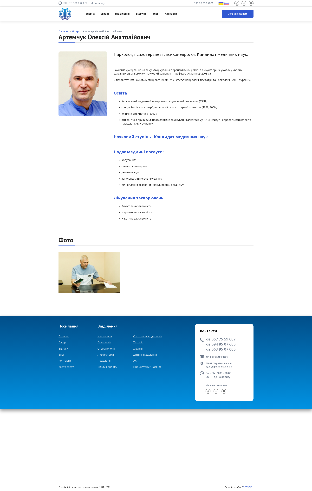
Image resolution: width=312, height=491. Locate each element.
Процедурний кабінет (147, 367)
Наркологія (105, 336)
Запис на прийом (237, 13)
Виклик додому (107, 367)
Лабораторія (106, 354)
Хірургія (138, 348)
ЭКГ (135, 360)
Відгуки (63, 348)
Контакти (64, 360)
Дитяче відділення (145, 354)
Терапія (138, 342)
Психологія (104, 342)
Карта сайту (66, 367)
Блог (61, 354)
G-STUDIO (248, 487)
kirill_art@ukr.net (217, 357)
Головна (63, 336)
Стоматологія (106, 348)
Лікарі (62, 342)
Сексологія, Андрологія (147, 336)
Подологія (104, 360)
